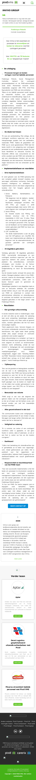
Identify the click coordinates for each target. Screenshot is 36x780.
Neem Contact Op (18, 506)
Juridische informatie (13, 769)
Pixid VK (27, 721)
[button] (23, 2)
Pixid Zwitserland (20, 723)
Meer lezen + (18, 616)
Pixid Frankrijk (18, 721)
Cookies (20, 771)
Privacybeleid (25, 769)
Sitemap (26, 771)
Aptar (18, 597)
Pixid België (8, 726)
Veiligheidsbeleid (12, 771)
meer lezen (18, 559)
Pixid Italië (31, 723)
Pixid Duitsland (18, 726)
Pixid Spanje (29, 726)
